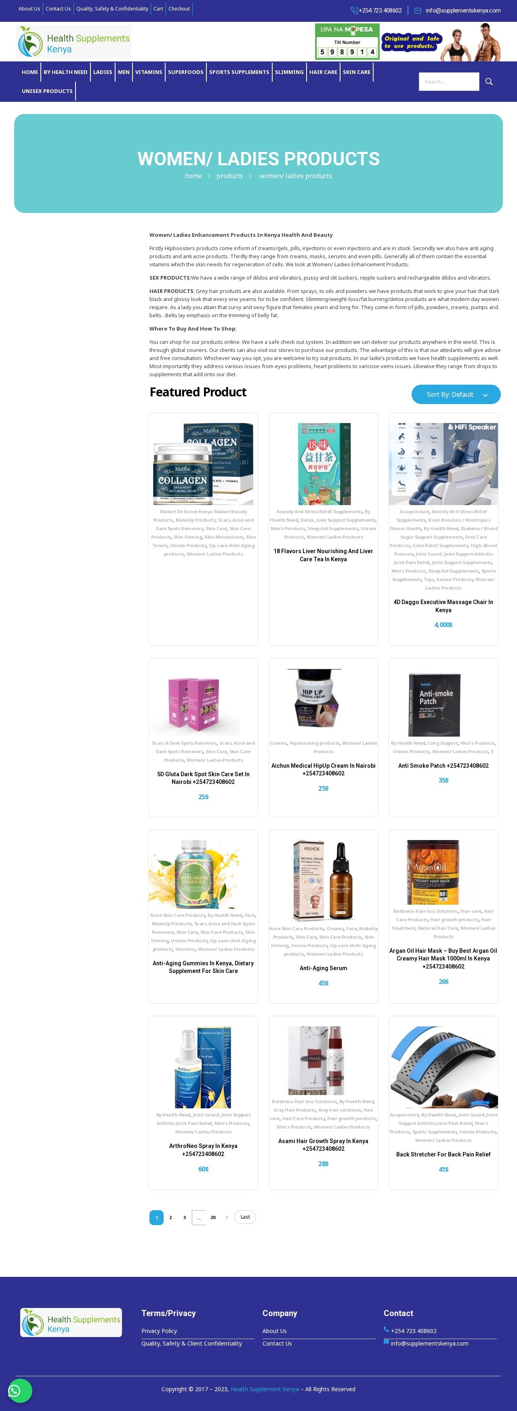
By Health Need (441, 528)
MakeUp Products (196, 520)
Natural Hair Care (438, 928)
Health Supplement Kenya (265, 1389)
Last (245, 1216)
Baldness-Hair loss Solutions (425, 911)
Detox (307, 520)
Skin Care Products (221, 932)
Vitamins (185, 949)
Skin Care (216, 528)
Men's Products (288, 528)
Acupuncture (414, 511)
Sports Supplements (434, 1132)
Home (193, 175)
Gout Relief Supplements (440, 545)
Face (250, 915)
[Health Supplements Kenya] (76, 1322)
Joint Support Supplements (462, 562)
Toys (429, 579)
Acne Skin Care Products (177, 915)
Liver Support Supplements (346, 520)
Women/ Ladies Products (215, 554)
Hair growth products (454, 919)
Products (229, 175)
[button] (20, 1391)
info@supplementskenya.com (463, 10)
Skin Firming (188, 537)
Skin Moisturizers (224, 537)
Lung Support (443, 743)
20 (212, 1217)
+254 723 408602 (380, 10)
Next (227, 1217)
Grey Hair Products (294, 1110)
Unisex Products (188, 545)
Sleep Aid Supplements (332, 528)
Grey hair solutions (339, 1110)
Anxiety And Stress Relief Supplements (319, 511)
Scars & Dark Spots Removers (184, 743)
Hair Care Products (303, 1118)
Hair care (470, 911)
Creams (278, 743)
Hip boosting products (315, 743)
